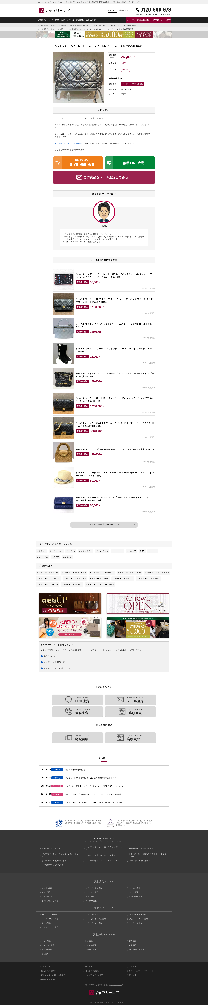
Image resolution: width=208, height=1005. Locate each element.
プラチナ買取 (91, 950)
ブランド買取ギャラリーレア (47, 25)
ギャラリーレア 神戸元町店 (148, 579)
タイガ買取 (46, 923)
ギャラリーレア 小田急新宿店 (102, 573)
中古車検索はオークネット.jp (141, 848)
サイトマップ (46, 967)
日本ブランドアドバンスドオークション (102, 861)
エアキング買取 (91, 915)
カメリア (55, 557)
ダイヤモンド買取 (136, 950)
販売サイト (123, 10)
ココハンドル (42, 557)
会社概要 (89, 967)
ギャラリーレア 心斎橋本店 (48, 579)
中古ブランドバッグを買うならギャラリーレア (104, 848)
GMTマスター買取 (49, 915)
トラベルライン (101, 551)
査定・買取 (60, 20)
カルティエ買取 (91, 892)
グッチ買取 (46, 892)
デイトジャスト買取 (93, 923)
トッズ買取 (90, 897)
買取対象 (70, 20)
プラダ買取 (134, 892)
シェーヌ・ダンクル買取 (95, 919)
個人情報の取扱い (48, 971)
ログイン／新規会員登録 (138, 20)
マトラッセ (41, 551)
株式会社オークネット (51, 848)
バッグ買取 (46, 941)
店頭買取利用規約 (48, 979)
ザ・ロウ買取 (91, 901)
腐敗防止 (132, 975)
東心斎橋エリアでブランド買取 (68, 143)
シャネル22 (131, 551)
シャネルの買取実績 (74, 25)
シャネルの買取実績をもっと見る (103, 524)
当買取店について (45, 20)
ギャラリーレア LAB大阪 (47, 585)
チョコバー (152, 551)
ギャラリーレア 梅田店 (99, 579)
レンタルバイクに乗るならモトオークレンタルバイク (148, 855)
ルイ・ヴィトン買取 (93, 888)
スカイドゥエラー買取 (138, 919)
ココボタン (67, 557)
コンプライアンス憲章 (94, 975)
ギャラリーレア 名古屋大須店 (156, 573)
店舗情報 (80, 20)
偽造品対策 (91, 20)
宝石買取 (45, 954)
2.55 (142, 551)
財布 (124, 63)
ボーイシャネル (56, 551)
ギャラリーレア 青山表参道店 (73, 573)
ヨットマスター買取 (50, 927)
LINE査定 (155, 20)
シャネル (125, 69)
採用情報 (132, 967)
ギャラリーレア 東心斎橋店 (132, 84)
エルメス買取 (47, 888)
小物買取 (133, 945)
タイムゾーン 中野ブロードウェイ (100, 585)
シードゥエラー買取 (50, 919)
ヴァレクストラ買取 (50, 901)
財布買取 (61, 29)
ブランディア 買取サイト (139, 861)
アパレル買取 (91, 945)
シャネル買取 (62, 25)
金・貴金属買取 (48, 950)
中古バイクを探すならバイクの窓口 (100, 855)
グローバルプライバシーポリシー (143, 971)
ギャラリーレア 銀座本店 (47, 573)
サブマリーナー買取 (137, 915)
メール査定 (166, 20)
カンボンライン (85, 551)
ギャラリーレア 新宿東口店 (129, 573)
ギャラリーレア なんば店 (122, 579)
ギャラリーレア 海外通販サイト (55, 861)
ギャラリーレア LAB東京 (72, 585)
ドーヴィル (70, 551)
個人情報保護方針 (92, 971)
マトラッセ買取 (135, 923)
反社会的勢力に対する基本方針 (54, 975)
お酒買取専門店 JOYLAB (52, 865)
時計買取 (133, 941)
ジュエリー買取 (48, 945)
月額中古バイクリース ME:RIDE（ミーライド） (60, 855)
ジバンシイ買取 (135, 897)
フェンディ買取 (48, 897)
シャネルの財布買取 (71, 29)
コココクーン (117, 551)
